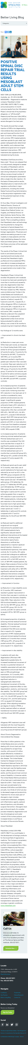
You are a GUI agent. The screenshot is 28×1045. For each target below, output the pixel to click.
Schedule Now (10, 948)
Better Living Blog (6, 997)
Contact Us (17, 997)
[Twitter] (8, 32)
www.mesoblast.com (8, 905)
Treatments (17, 993)
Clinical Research (18, 995)
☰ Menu (24, 5)
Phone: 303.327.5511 (8, 978)
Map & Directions (5, 974)
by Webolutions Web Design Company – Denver (12, 1036)
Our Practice (4, 995)
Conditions (4, 993)
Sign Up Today (7, 1012)
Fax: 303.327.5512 (7, 981)
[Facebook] (6, 32)
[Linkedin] (10, 32)
